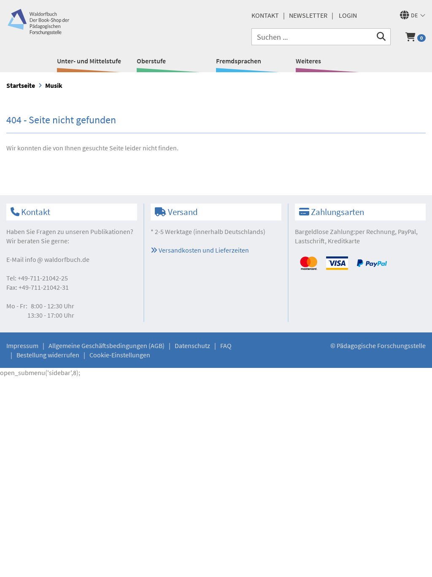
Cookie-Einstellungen (119, 355)
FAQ (226, 345)
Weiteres (308, 61)
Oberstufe (151, 61)
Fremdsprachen (238, 61)
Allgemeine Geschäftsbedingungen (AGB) (107, 345)
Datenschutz (192, 345)
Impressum (22, 345)
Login (348, 15)
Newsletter (308, 15)
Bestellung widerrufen (47, 355)
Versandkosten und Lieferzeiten (203, 250)
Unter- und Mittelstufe (89, 61)
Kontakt (265, 15)
